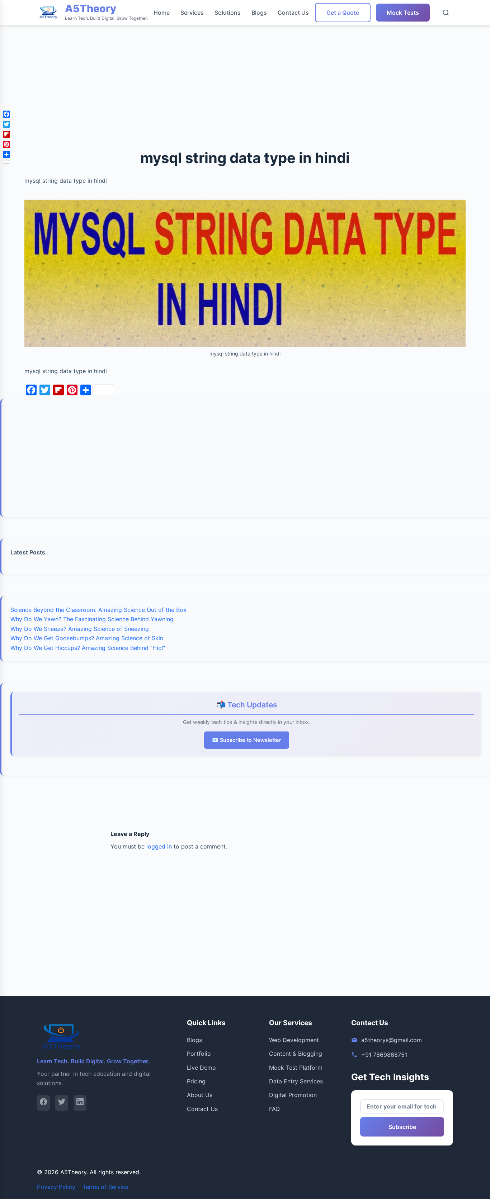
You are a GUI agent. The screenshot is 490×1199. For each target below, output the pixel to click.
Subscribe (402, 1126)
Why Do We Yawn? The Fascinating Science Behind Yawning (92, 619)
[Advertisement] (215, 50)
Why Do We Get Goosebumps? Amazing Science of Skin (86, 638)
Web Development (294, 1040)
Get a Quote (342, 12)
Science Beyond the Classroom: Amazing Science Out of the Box (98, 609)
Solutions (228, 12)
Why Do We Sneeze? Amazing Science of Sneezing (79, 628)
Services (192, 12)
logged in (159, 846)
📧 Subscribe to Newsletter (246, 740)
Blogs (259, 12)
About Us (199, 1094)
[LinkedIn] (80, 1103)
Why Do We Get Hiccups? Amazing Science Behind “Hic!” (87, 647)
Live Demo (201, 1067)
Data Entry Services (296, 1081)
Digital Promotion (293, 1094)
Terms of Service (105, 1186)
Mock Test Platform (295, 1067)
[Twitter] (61, 1103)
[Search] (446, 12)
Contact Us (293, 12)
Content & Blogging (295, 1053)
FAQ (274, 1108)
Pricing (196, 1081)
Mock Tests (403, 12)
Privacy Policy (56, 1186)
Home (162, 12)
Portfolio (199, 1053)
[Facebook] (43, 1103)
